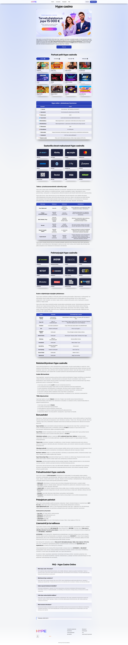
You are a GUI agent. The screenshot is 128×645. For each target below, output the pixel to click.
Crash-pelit (70, 58)
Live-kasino (56, 58)
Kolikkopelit (84, 58)
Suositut (42, 58)
